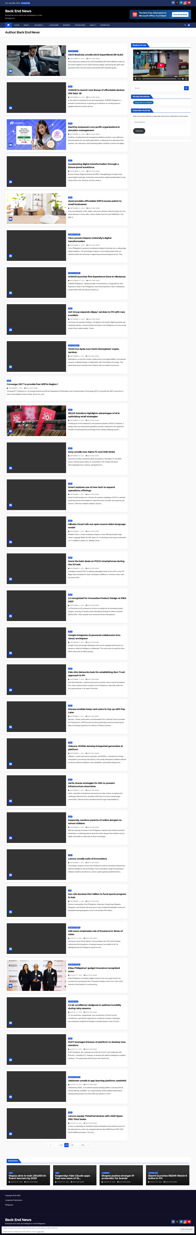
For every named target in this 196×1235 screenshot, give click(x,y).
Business (39, 25)
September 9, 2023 (77, 356)
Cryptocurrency (74, 345)
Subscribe (139, 131)
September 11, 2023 (77, 245)
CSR (70, 890)
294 (82, 1145)
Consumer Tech (73, 51)
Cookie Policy (40, 1231)
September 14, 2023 (77, 208)
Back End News (18, 11)
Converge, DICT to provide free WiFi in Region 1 (32, 384)
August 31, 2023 (76, 938)
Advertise (105, 25)
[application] (161, 65)
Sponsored (80, 25)
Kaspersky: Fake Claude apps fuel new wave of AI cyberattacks (72, 1178)
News (26, 25)
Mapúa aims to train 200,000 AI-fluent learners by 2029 (27, 1177)
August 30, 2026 (17, 1182)
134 (61, 1145)
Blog (70, 160)
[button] (185, 25)
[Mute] (183, 79)
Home (16, 25)
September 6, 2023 (77, 568)
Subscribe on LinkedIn (143, 103)
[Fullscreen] (186, 79)
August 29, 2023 (76, 1049)
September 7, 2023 (77, 494)
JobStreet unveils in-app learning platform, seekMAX (97, 1080)
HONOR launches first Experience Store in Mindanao (97, 276)
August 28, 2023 (76, 1123)
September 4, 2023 (77, 716)
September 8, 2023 (77, 420)
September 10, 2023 (77, 280)
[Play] (136, 79)
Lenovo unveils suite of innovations (87, 858)
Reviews (66, 25)
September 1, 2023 (77, 901)
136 (71, 1145)
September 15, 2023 (77, 134)
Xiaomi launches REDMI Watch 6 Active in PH (167, 1177)
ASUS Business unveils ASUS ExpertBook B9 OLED (95, 54)
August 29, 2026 (156, 1182)
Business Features (74, 234)
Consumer (53, 25)
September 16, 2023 (77, 58)
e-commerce (105, 1172)
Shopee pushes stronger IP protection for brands (118, 1177)
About (93, 25)
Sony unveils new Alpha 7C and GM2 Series (91, 451)
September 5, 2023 (77, 642)
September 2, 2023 (77, 753)
